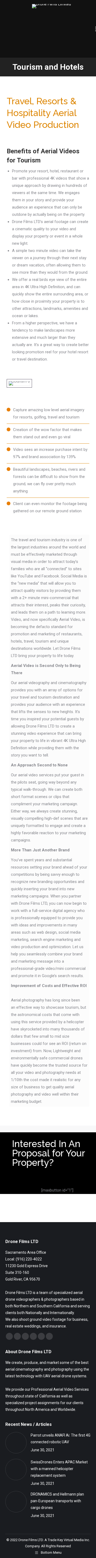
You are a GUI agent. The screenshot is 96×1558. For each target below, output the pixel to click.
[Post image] (16, 1442)
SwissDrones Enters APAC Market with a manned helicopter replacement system (59, 1469)
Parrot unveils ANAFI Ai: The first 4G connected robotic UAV (60, 1438)
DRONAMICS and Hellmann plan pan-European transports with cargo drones (57, 1501)
